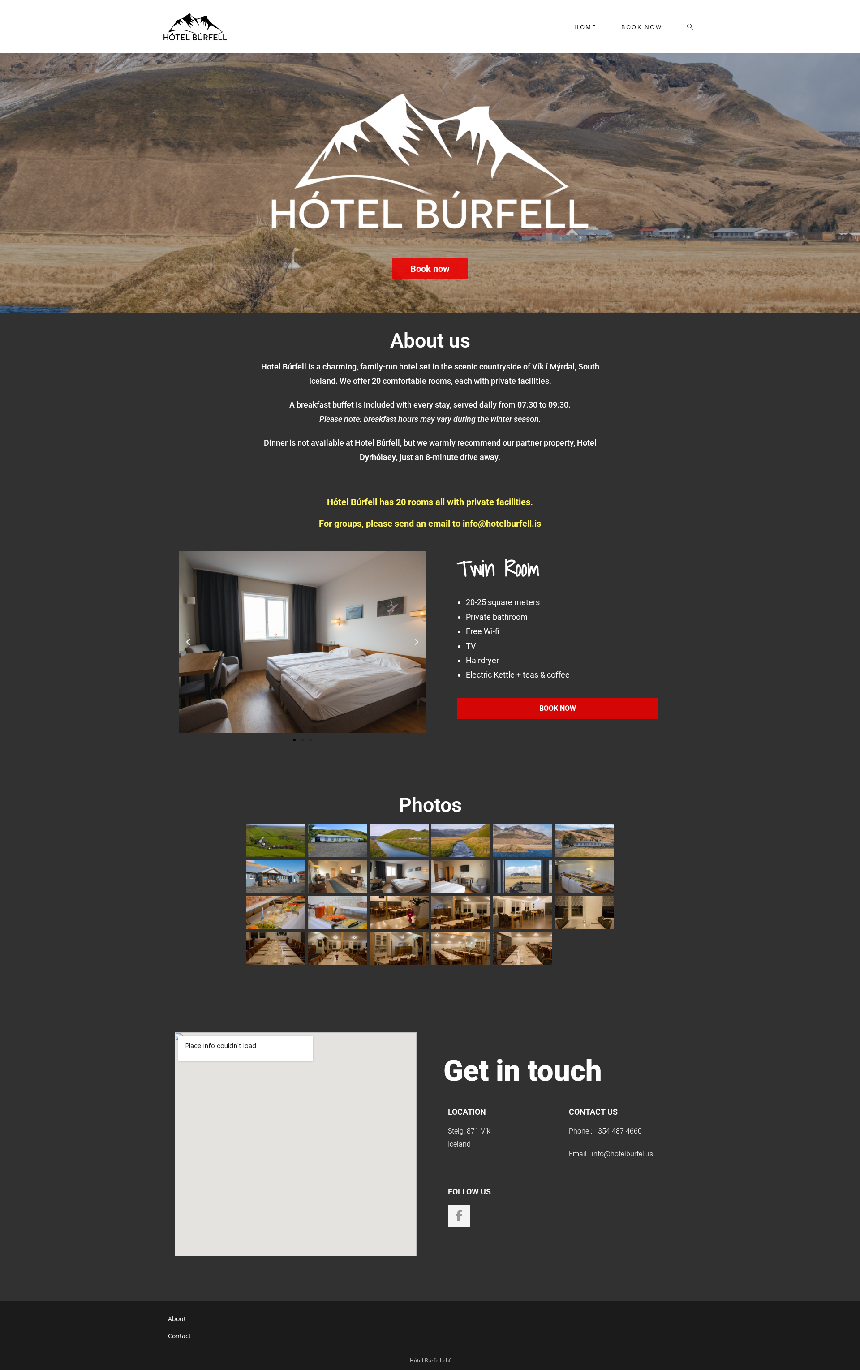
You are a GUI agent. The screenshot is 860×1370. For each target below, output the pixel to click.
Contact (179, 1335)
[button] (188, 642)
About (177, 1318)
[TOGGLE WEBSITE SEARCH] (690, 26)
